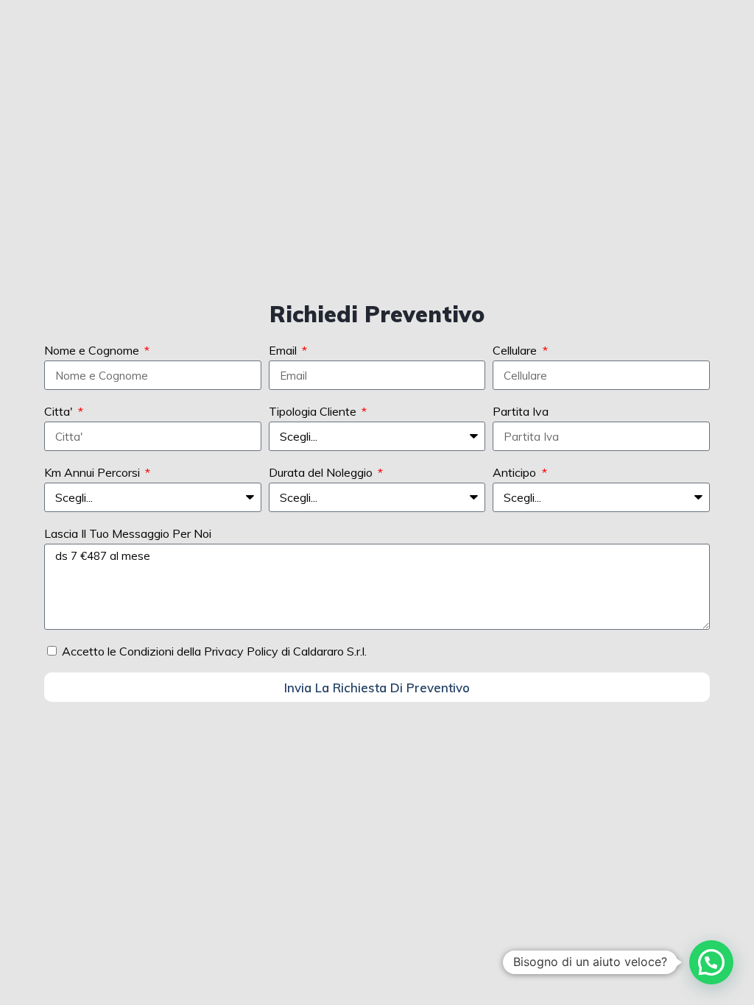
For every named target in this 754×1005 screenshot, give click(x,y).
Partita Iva (521, 411)
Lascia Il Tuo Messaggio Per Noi (127, 533)
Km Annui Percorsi (93, 472)
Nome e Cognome (93, 350)
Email (284, 350)
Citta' (60, 411)
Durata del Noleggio (322, 472)
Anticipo (516, 472)
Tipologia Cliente (314, 411)
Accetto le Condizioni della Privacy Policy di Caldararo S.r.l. (214, 651)
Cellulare (516, 350)
